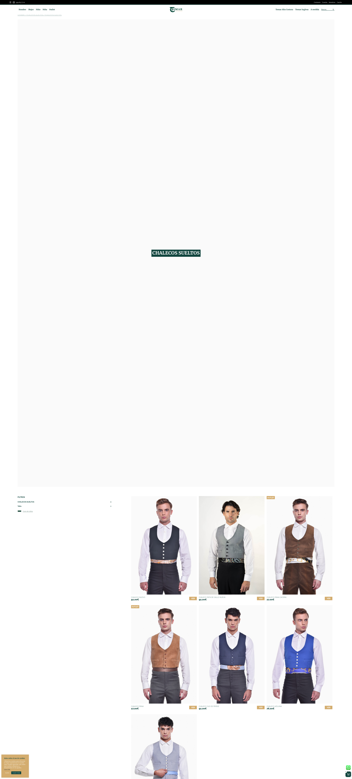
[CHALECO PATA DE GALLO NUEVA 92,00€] (232, 545)
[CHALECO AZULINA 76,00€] (299, 654)
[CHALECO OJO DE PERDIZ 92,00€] (232, 654)
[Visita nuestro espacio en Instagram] (14, 2)
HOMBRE (21, 15)
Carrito (339, 2)
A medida (315, 9)
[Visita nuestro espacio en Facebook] (10, 2)
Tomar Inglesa (301, 9)
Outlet (52, 9)
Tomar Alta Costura (284, 9)
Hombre (22, 9)
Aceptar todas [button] (16, 773)
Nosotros (332, 2)
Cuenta (324, 2)
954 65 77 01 (20, 2)
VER (193, 598)
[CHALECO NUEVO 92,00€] (164, 545)
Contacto (317, 2)
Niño (38, 9)
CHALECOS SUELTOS (35, 15)
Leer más (7, 769)
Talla (19, 506)
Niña (45, 9)
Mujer (31, 9)
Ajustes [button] (7, 773)
